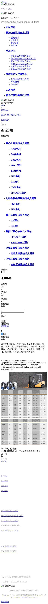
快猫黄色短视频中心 (16, 74)
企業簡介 (15, 38)
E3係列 (14, 182)
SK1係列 (15, 209)
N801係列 (16, 187)
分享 (4, 334)
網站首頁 (10, 27)
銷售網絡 (15, 45)
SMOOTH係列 (18, 193)
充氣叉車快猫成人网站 (21, 66)
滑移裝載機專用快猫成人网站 (23, 59)
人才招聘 (10, 89)
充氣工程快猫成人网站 (21, 69)
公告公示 (15, 84)
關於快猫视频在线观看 (17, 32)
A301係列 (16, 148)
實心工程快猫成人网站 (21, 61)
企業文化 (15, 40)
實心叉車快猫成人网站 (21, 56)
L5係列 (14, 220)
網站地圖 (5, 602)
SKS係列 (15, 176)
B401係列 (16, 154)
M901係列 (16, 165)
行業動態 (15, 82)
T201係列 (16, 170)
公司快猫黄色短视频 (20, 79)
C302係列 (16, 160)
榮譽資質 (15, 43)
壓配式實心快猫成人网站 (21, 64)
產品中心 (10, 51)
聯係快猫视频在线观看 (17, 95)
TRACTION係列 (19, 242)
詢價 (3, 321)
